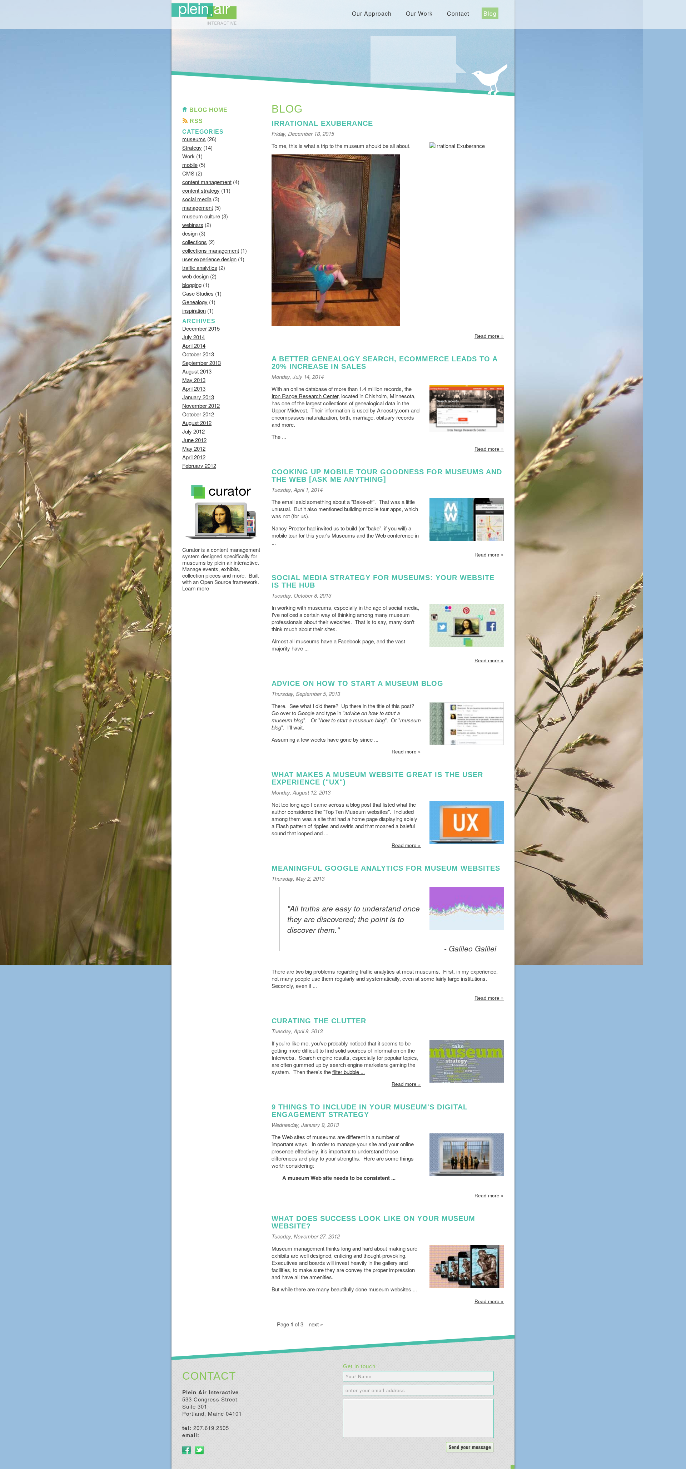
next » (316, 1324)
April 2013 (193, 388)
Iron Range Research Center (305, 396)
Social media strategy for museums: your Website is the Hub (383, 581)
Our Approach (372, 13)
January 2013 (198, 397)
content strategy (201, 190)
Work (188, 156)
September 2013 (201, 362)
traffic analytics (199, 267)
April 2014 (193, 345)
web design (195, 276)
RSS (196, 121)
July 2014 (193, 337)
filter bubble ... (348, 1071)
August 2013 (197, 371)
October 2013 (198, 354)
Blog (490, 13)
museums (194, 139)
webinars (192, 224)
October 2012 (198, 414)
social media (197, 199)
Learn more (195, 588)
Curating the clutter (319, 1021)
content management (207, 182)
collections (194, 242)
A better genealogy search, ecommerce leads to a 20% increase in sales (384, 362)
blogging (192, 284)
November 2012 (201, 405)
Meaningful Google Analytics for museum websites (386, 868)
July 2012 (193, 431)
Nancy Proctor (288, 528)
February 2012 (199, 465)
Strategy (192, 147)
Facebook (186, 1450)
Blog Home (208, 110)
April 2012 (193, 457)
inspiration (194, 310)
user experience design (209, 259)
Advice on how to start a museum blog (357, 683)
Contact (458, 13)
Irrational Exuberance (322, 123)
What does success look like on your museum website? (373, 1222)
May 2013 (193, 380)
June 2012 (194, 440)
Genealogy (195, 302)
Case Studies (198, 293)
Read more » (489, 335)
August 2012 (197, 422)
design (190, 233)
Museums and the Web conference (372, 535)
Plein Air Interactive (204, 14)
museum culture (201, 216)
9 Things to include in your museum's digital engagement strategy (370, 1110)
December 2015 (201, 328)
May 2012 (193, 448)
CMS (188, 173)
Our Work (419, 13)
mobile (190, 164)
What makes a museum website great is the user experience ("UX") (377, 778)
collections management (210, 250)
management (197, 207)
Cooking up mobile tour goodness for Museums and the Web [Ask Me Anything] (387, 475)
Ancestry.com (393, 410)
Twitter (199, 1450)
